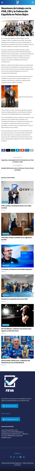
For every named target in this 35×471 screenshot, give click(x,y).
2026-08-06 (4, 241)
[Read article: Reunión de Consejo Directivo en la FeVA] (17, 285)
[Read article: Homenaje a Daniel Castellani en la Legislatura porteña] (17, 224)
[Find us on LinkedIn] (24, 457)
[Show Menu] (2, 2)
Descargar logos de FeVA (11, 419)
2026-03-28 (4, 301)
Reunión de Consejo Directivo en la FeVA (14, 299)
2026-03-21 (4, 333)
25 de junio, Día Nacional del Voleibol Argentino (16, 269)
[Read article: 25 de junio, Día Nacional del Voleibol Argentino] (17, 256)
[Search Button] (33, 2)
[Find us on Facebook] (10, 457)
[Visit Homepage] (17, 2)
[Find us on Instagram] (14, 457)
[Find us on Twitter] (17, 457)
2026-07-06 (4, 271)
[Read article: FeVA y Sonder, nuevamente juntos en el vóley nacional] (17, 192)
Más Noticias (6, 202)
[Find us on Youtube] (20, 457)
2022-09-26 (3, 18)
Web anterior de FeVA (10, 406)
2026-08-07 (4, 210)
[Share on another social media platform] (32, 150)
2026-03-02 (4, 364)
